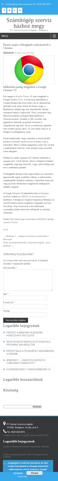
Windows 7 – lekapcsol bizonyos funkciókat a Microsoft (25, 361)
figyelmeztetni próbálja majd (33, 141)
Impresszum (35, 435)
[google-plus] (15, 10)
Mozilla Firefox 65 (24, 96)
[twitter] (9, 10)
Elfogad (34, 472)
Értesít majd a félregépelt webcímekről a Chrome (30, 352)
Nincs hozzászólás (25, 53)
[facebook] (4, 10)
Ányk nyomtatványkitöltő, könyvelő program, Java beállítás (28, 343)
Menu (5, 36)
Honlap (6, 311)
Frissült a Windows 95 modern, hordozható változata (24, 334)
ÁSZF (46, 435)
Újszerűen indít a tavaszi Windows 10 (28, 369)
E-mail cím (9, 302)
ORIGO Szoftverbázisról (32, 196)
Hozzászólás (10, 268)
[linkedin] (20, 10)
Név (5, 294)
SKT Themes (35, 476)
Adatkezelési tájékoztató (15, 435)
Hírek (5, 229)
